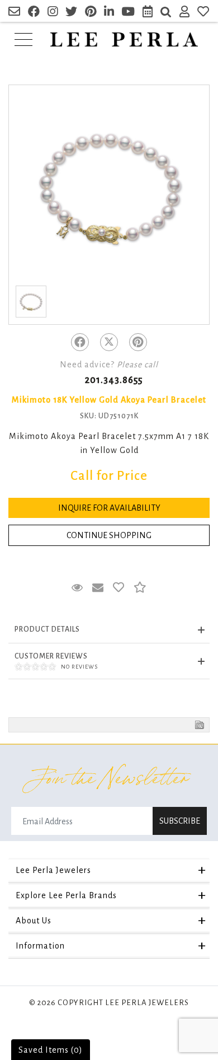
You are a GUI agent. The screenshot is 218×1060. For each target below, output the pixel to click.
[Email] (14, 13)
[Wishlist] (203, 13)
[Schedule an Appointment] (148, 13)
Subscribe (179, 820)
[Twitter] (109, 342)
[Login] (184, 13)
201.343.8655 (114, 380)
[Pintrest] (138, 342)
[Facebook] (80, 342)
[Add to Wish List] (118, 588)
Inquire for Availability (109, 507)
